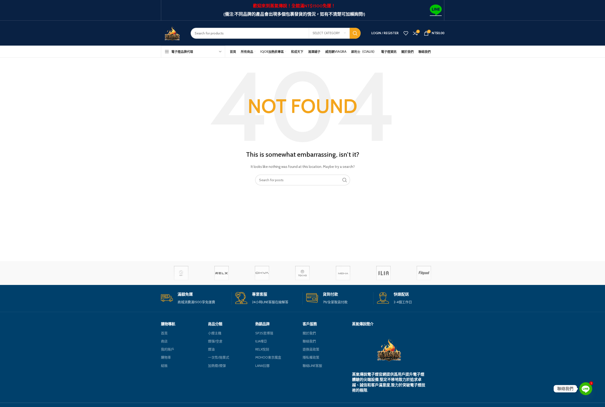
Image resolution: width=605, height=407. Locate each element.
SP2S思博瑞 (264, 333)
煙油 (211, 349)
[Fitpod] (424, 273)
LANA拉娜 (262, 366)
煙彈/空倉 (215, 341)
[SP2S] (181, 273)
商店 (164, 341)
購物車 (166, 357)
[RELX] (221, 273)
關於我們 (309, 333)
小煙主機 (214, 333)
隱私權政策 (311, 357)
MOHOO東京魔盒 (268, 357)
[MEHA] (343, 273)
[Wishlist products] (406, 33)
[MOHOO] (302, 273)
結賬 (164, 366)
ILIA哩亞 (261, 341)
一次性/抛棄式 (218, 357)
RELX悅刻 (262, 349)
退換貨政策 (311, 349)
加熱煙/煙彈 (217, 366)
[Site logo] (172, 33)
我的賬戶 (167, 349)
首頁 (164, 333)
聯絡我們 (309, 341)
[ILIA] (383, 273)
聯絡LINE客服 (312, 366)
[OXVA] (262, 273)
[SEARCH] (355, 33)
